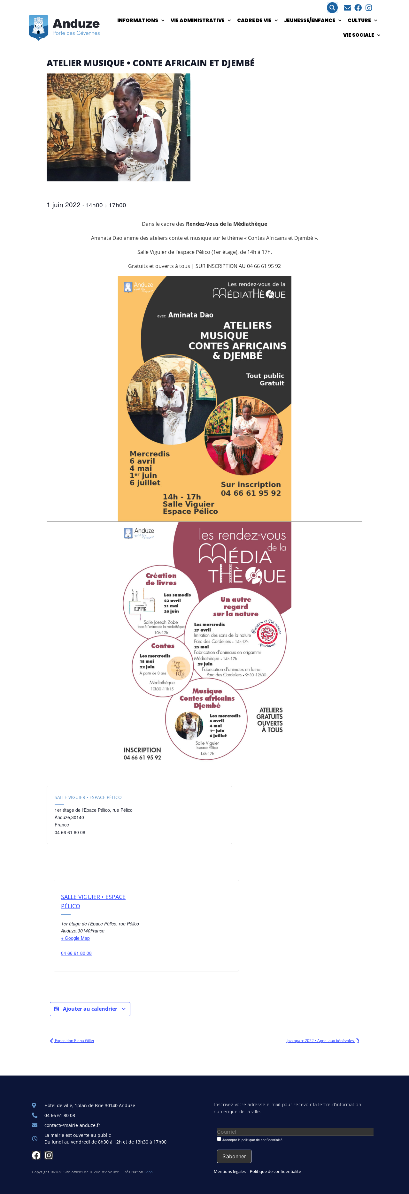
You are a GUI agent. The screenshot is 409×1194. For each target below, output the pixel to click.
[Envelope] (347, 7)
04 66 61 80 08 (76, 953)
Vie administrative (198, 20)
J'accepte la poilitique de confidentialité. (252, 1139)
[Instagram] (368, 7)
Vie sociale (358, 35)
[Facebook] (358, 7)
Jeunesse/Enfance (309, 20)
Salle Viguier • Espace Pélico (88, 797)
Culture (359, 20)
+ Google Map (75, 938)
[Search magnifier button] (332, 7)
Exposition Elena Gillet (74, 1040)
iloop (148, 1171)
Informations (137, 20)
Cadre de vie (254, 20)
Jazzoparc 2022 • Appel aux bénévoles (321, 1040)
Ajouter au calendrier (90, 1008)
